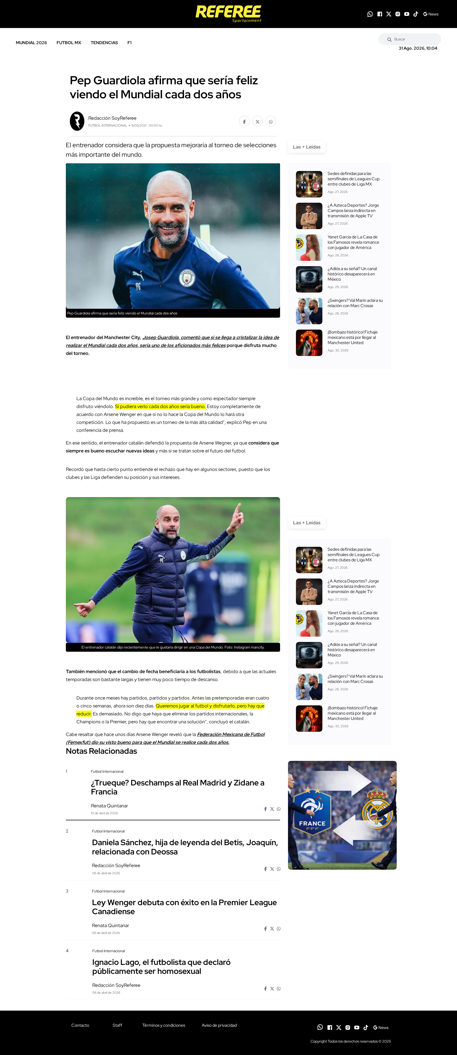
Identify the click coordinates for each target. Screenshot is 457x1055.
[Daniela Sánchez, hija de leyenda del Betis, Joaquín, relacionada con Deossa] (342, 874)
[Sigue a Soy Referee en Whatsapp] (370, 14)
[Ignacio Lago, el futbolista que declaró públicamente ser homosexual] (342, 993)
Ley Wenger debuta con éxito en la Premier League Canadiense (184, 907)
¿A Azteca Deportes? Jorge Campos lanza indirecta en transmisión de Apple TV (353, 210)
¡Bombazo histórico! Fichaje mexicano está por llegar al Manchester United (353, 337)
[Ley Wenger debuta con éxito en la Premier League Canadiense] (342, 933)
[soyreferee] (228, 14)
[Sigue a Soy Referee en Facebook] (379, 14)
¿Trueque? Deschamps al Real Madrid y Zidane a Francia (177, 787)
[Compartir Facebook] (244, 121)
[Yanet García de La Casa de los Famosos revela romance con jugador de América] (309, 247)
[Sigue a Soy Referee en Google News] (430, 14)
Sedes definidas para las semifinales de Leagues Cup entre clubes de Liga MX (354, 179)
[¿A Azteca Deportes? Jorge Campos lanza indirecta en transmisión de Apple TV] (309, 216)
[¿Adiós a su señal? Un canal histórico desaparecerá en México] (309, 279)
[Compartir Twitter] (257, 121)
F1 (129, 42)
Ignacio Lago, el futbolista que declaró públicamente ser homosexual (161, 966)
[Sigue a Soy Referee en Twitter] (388, 14)
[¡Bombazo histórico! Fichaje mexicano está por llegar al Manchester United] (309, 343)
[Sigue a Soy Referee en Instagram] (397, 14)
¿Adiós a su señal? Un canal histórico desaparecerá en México (352, 274)
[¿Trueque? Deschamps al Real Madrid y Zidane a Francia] (342, 815)
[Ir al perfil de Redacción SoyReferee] (77, 121)
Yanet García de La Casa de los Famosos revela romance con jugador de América (353, 242)
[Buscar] (389, 39)
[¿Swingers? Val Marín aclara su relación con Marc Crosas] (309, 311)
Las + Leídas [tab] (307, 147)
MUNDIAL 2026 (31, 42)
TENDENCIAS (104, 42)
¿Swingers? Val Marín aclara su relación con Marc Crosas (355, 303)
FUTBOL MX (69, 42)
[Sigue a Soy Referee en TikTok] (415, 14)
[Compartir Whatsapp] (271, 121)
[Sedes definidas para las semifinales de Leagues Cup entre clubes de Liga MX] (309, 184)
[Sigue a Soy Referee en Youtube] (406, 14)
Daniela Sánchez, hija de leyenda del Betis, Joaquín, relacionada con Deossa (185, 847)
